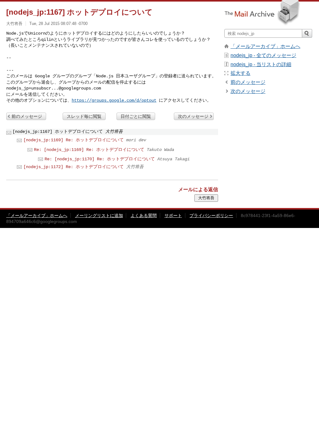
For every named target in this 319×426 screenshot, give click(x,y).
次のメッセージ (193, 116)
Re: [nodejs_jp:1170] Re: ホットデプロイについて (100, 159)
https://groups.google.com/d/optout (114, 100)
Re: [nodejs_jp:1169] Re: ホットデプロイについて (89, 149)
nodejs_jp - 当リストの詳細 (261, 64)
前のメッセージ (27, 116)
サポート (173, 215)
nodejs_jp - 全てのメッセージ (263, 55)
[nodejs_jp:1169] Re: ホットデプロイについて (73, 140)
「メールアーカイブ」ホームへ (265, 46)
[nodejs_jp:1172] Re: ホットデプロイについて (73, 166)
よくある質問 (144, 215)
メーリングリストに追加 (99, 215)
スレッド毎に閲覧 (84, 116)
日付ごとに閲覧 (136, 116)
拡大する (240, 73)
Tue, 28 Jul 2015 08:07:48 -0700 (58, 23)
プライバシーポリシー (211, 215)
